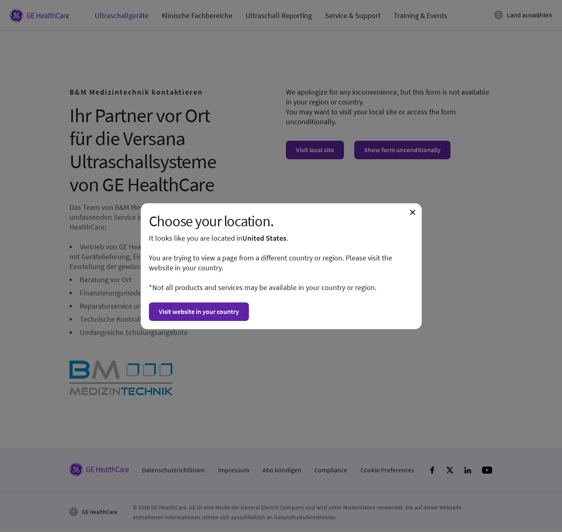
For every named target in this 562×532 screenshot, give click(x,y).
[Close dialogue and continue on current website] (413, 212)
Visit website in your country (199, 311)
